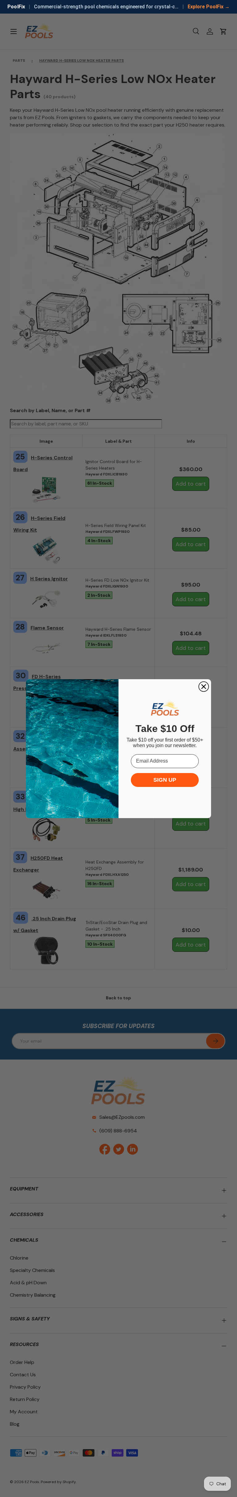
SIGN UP (164, 780)
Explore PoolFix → (209, 7)
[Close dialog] (204, 687)
